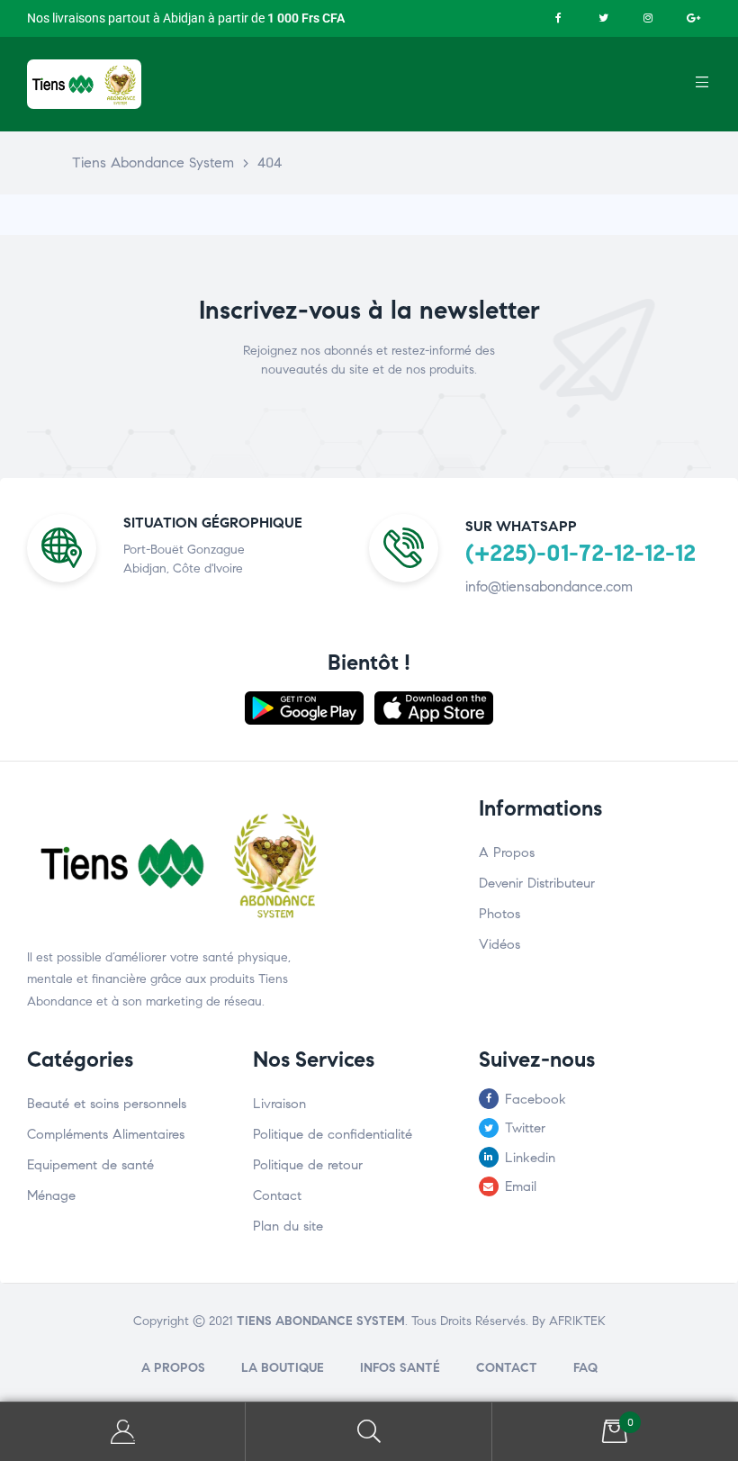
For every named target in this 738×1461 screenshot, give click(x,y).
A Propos (507, 852)
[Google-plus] (693, 18)
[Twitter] (603, 18)
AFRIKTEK (577, 1321)
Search (368, 1431)
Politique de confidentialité (332, 1134)
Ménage (51, 1195)
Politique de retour (308, 1165)
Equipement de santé (90, 1165)
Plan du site (288, 1226)
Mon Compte (123, 1431)
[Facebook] (558, 18)
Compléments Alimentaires (105, 1134)
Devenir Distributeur (537, 883)
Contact (277, 1195)
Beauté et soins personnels (106, 1104)
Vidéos (499, 944)
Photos (499, 914)
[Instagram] (648, 18)
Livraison (279, 1104)
